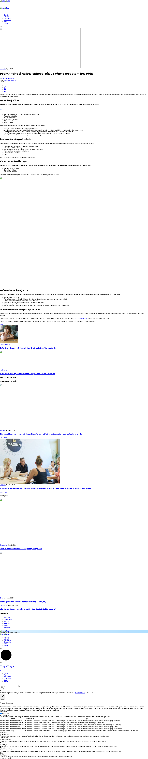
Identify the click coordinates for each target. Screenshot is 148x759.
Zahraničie (7, 18)
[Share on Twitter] (76, 87)
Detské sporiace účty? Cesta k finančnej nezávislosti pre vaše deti (28, 348)
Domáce (6, 15)
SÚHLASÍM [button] (90, 693)
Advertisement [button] (5, 748)
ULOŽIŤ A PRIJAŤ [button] (5, 758)
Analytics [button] (3, 743)
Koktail (6, 23)
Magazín (3, 69)
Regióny (6, 16)
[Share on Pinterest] (76, 89)
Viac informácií (80, 693)
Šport (5, 21)
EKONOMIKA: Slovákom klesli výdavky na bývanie (21, 549)
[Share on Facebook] (76, 85)
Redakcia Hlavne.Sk (10, 80)
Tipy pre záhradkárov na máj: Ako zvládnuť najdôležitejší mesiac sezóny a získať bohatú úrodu (41, 434)
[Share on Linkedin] (76, 91)
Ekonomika (7, 20)
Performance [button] (4, 738)
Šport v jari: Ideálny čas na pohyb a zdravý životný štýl (23, 601)
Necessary (5, 713)
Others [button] (2, 753)
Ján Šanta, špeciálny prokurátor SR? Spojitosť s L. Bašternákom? (28, 609)
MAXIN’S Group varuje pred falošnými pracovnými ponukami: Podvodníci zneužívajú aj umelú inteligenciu (45, 488)
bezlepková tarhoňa (81, 318)
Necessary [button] (3, 711)
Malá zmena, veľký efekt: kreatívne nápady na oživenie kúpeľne (27, 374)
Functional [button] (3, 732)
